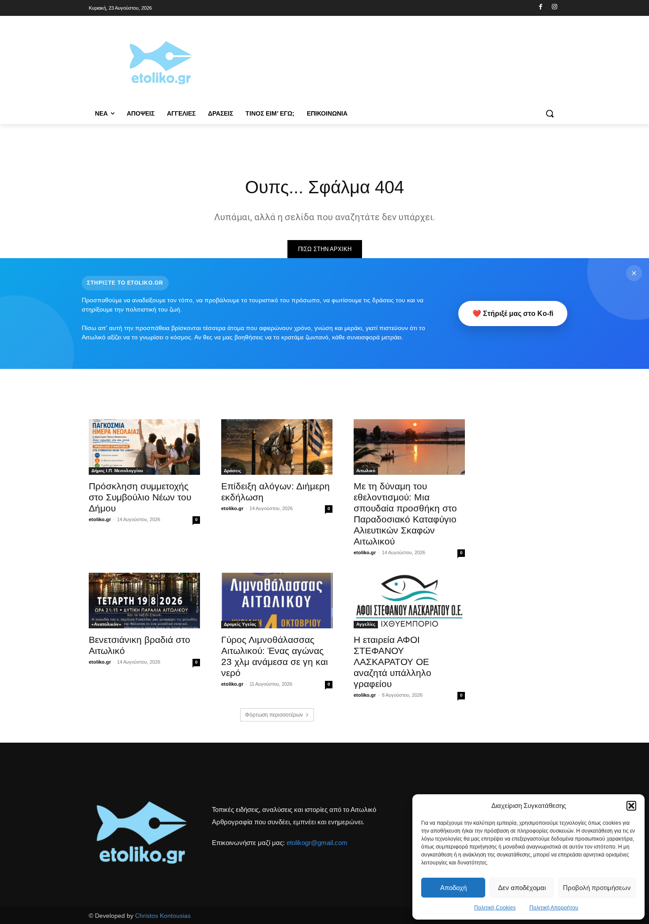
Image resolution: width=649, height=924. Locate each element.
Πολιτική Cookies (495, 908)
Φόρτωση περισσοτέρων (274, 715)
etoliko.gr (100, 519)
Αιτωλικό (365, 470)
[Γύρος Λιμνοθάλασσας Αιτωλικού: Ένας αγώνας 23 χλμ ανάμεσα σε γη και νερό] (276, 600)
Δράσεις (232, 470)
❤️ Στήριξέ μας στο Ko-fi (512, 313)
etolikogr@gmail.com (317, 842)
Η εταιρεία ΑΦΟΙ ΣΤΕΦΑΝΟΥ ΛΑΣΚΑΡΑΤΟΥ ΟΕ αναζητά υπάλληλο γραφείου (392, 662)
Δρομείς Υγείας (240, 624)
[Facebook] (541, 7)
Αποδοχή (453, 887)
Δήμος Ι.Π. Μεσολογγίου (117, 470)
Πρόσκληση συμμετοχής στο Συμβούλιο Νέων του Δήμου (140, 497)
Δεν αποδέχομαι (522, 887)
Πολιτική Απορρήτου (553, 908)
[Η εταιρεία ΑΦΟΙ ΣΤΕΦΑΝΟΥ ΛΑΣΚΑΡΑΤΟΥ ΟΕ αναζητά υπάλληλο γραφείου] (409, 600)
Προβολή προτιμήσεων (597, 887)
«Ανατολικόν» (106, 624)
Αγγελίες (365, 624)
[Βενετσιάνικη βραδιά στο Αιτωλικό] (144, 600)
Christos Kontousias (163, 915)
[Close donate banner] (634, 273)
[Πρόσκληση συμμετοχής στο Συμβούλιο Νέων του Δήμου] (144, 447)
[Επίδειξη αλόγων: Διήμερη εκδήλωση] (276, 447)
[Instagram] (554, 7)
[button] (631, 805)
